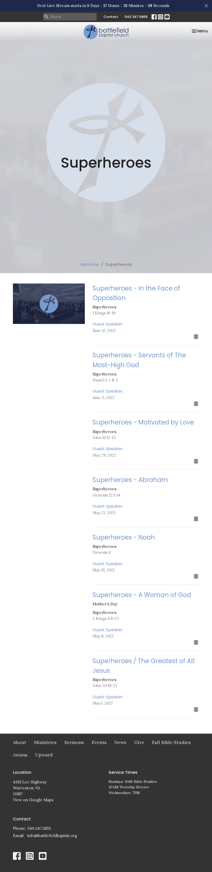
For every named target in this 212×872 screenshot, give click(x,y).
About (19, 742)
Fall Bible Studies (171, 742)
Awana (20, 755)
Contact (110, 16)
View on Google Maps (33, 799)
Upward (44, 755)
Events (99, 742)
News (120, 742)
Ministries (45, 742)
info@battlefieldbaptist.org (52, 835)
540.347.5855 (136, 16)
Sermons (89, 264)
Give (139, 742)
